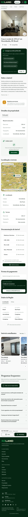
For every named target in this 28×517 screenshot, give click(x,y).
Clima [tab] (12, 302)
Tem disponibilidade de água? (10, 62)
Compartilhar (14, 44)
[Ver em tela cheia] (24, 164)
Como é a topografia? (9, 58)
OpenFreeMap (7, 189)
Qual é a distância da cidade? (10, 66)
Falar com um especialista (11, 385)
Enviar (20, 71)
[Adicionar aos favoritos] (18, 338)
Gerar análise (14, 152)
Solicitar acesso (15, 264)
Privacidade (4, 483)
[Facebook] (5, 505)
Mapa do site (5, 487)
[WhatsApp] (16, 505)
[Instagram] (3, 505)
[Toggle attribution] (25, 190)
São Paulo (21, 6)
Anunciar (17, 2)
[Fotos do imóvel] (14, 23)
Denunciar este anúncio (15, 324)
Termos (3, 480)
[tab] (5, 115)
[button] (14, 103)
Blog (3, 461)
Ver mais (22, 333)
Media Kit (4, 474)
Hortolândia (4, 8)
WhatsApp (21, 434)
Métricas (4, 472)
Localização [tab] (5, 302)
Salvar (5, 44)
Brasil (16, 6)
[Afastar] (24, 171)
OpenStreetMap (21, 189)
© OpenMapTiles (12, 189)
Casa (11, 6)
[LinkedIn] (8, 505)
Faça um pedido (5, 456)
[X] (13, 505)
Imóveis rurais (4, 6)
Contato (4, 469)
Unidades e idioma (15, 513)
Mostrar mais (4, 95)
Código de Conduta (6, 485)
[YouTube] (10, 505)
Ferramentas (5, 458)
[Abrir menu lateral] (24, 2)
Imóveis (3, 451)
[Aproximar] (24, 168)
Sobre (3, 467)
